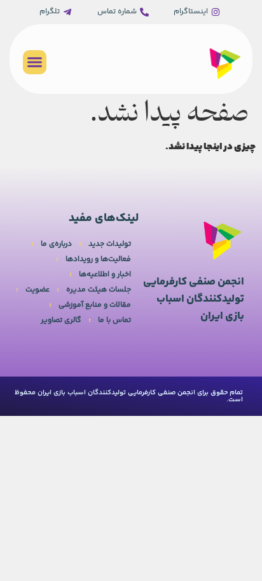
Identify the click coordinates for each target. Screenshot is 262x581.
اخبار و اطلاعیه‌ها (105, 275)
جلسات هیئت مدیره (98, 290)
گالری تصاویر (61, 320)
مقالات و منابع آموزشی (95, 305)
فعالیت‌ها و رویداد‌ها (98, 259)
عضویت (37, 290)
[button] (35, 62)
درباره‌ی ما (56, 244)
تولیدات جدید (109, 244)
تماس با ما (114, 320)
